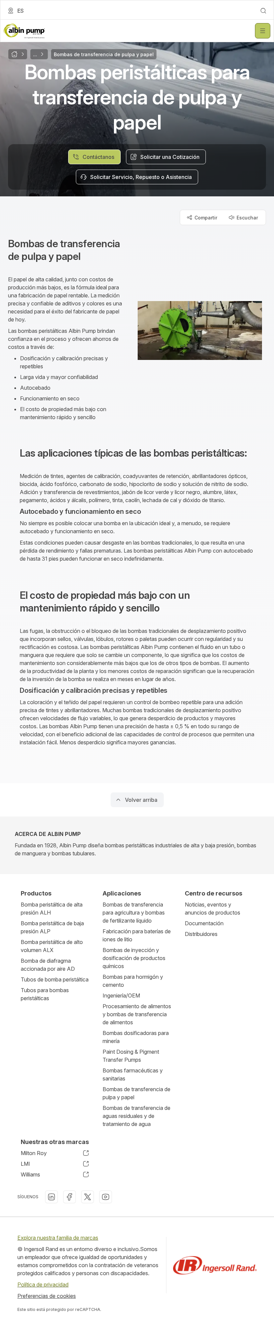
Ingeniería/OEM (121, 995)
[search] (263, 10)
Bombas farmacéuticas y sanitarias (133, 1074)
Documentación (204, 923)
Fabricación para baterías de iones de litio (137, 935)
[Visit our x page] (87, 1197)
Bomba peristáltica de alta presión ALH (52, 908)
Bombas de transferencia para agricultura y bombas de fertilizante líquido (134, 912)
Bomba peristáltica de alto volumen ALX (52, 946)
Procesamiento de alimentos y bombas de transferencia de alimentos (137, 1014)
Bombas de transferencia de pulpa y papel (136, 1093)
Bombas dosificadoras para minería (136, 1037)
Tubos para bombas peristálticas (45, 994)
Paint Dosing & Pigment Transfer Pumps (131, 1055)
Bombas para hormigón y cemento (133, 980)
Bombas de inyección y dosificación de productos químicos (134, 958)
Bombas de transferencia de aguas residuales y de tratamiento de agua (136, 1116)
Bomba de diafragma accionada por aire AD (48, 964)
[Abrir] (262, 30)
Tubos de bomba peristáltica (55, 979)
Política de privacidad (42, 1284)
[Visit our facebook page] (69, 1197)
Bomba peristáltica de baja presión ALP (52, 927)
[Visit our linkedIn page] (51, 1197)
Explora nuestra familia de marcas (57, 1237)
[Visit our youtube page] (105, 1197)
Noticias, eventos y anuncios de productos (212, 908)
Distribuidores (201, 934)
